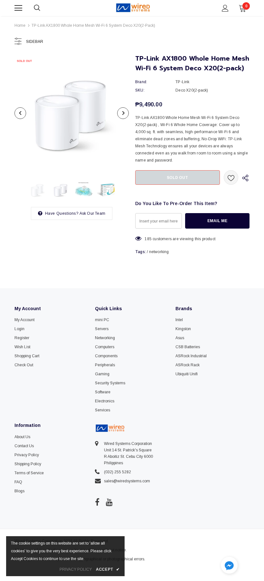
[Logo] (133, 8)
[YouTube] (109, 502)
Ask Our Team (92, 213)
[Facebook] (97, 502)
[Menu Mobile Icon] (18, 8)
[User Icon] (225, 8)
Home (19, 25)
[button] (229, 566)
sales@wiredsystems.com (127, 481)
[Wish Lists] (231, 177)
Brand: (141, 82)
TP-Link (182, 82)
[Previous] (20, 113)
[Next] (123, 113)
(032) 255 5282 (117, 472)
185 (148, 239)
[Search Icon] (43, 8)
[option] (71, 113)
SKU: (140, 90)
